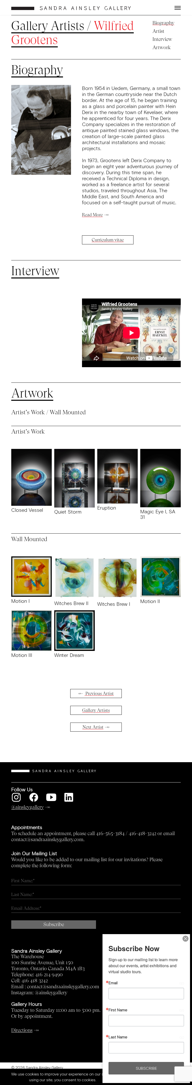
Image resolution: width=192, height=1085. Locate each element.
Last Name (117, 1037)
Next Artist (93, 727)
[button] (159, 8)
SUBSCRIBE (146, 1068)
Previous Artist (99, 693)
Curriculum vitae (108, 239)
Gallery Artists (47, 26)
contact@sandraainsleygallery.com (63, 987)
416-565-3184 (110, 833)
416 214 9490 (49, 974)
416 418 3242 (35, 980)
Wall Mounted (68, 412)
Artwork (161, 47)
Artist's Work (28, 412)
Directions (21, 1030)
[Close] (185, 939)
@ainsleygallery (51, 993)
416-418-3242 (142, 833)
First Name (117, 1010)
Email (113, 983)
